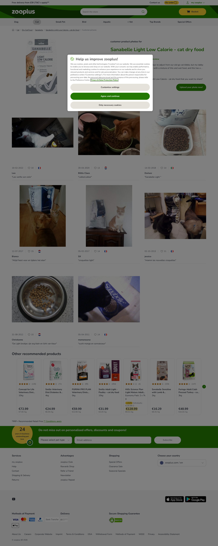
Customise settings (110, 87)
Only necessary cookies (110, 105)
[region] (110, 83)
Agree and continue (110, 96)
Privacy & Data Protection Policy (104, 80)
